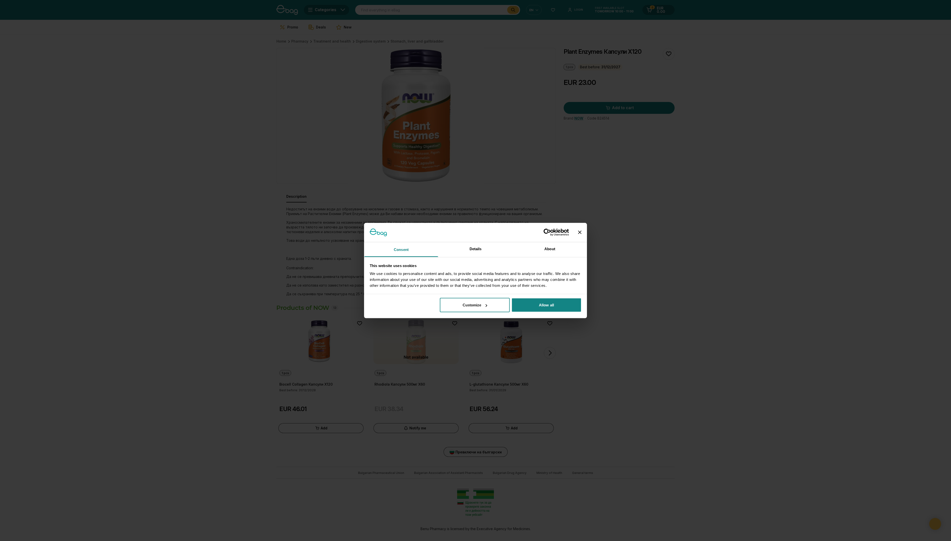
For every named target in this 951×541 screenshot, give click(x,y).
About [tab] (549, 248)
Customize (472, 305)
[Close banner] (579, 232)
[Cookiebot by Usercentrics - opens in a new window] (547, 232)
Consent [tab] (401, 249)
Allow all (546, 305)
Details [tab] (476, 248)
